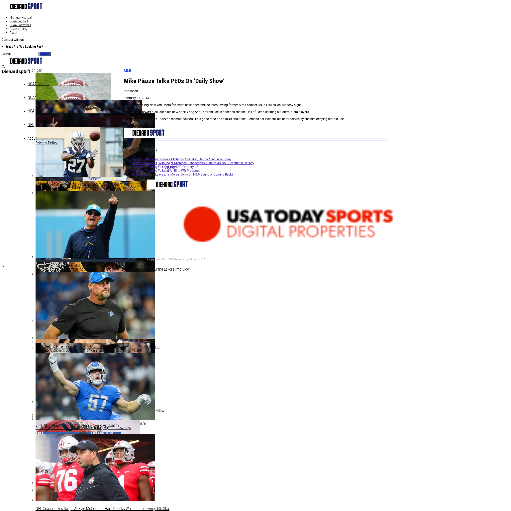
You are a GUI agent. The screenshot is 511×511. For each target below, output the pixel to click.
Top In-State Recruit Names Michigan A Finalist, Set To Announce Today (181, 159)
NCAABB (34, 97)
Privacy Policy (18, 29)
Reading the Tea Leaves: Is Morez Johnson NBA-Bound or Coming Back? (182, 174)
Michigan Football (21, 17)
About (13, 33)
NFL (31, 124)
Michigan (35, 70)
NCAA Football (19, 21)
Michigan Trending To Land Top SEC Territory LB (165, 167)
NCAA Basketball (20, 25)
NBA (31, 111)
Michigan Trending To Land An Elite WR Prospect (166, 171)
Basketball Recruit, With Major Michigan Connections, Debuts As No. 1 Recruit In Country (193, 163)
